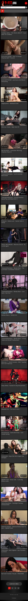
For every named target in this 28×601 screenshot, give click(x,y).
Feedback (14, 598)
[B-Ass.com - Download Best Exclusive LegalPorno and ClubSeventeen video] (9, 3)
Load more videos (14, 584)
